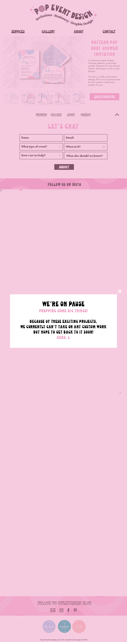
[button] (120, 291)
